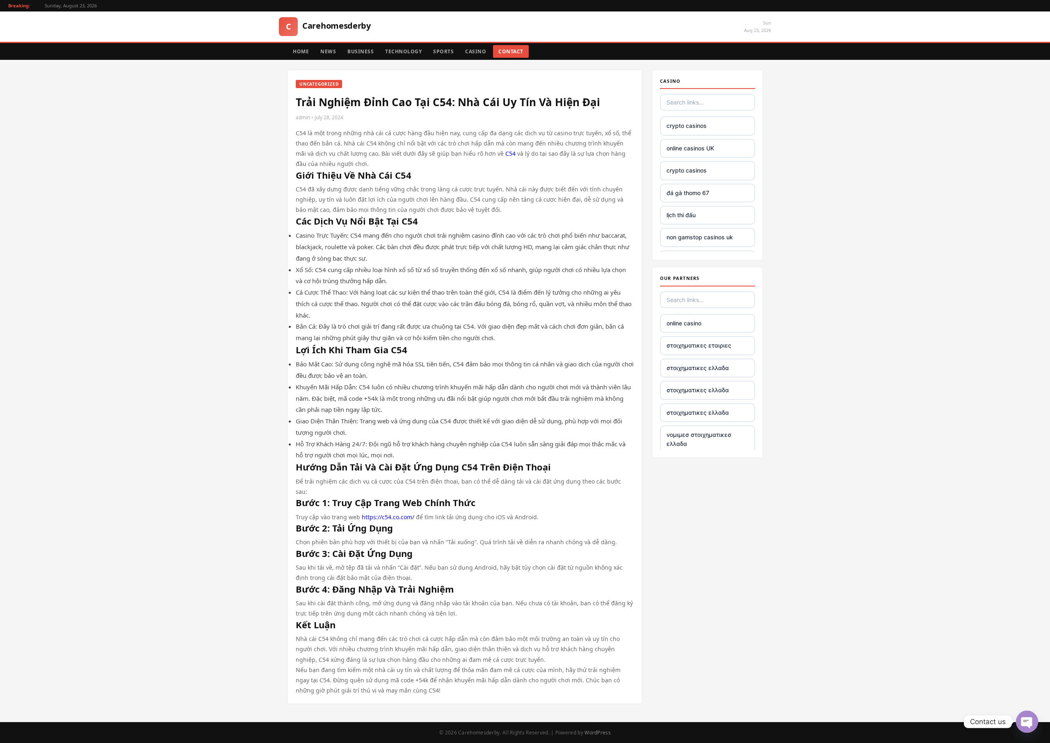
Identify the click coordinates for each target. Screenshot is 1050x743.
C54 (510, 153)
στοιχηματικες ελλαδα (698, 367)
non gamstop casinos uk (700, 237)
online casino (684, 323)
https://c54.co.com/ (388, 517)
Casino (475, 51)
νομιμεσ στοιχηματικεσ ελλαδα (699, 439)
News (328, 51)
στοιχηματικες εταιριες (699, 345)
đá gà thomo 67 (688, 192)
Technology (403, 51)
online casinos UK (690, 148)
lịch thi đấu (681, 214)
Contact (510, 51)
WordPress (597, 732)
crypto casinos (687, 125)
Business (360, 51)
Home (301, 51)
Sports (443, 51)
